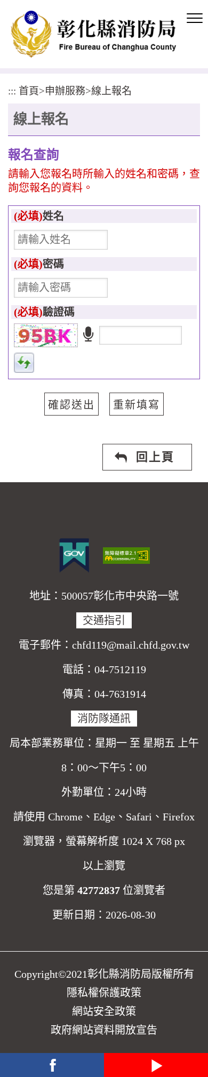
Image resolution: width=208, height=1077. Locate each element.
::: (12, 91)
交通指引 (104, 620)
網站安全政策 (104, 1011)
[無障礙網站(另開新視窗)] (126, 554)
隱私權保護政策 (104, 993)
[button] (195, 18)
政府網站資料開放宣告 (104, 1030)
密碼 (39, 264)
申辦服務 (65, 91)
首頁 (29, 91)
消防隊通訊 (104, 718)
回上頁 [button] (155, 457)
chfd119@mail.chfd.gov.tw (130, 645)
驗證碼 (44, 312)
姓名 (39, 216)
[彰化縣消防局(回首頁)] (93, 34)
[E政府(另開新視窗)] (74, 555)
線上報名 (111, 91)
